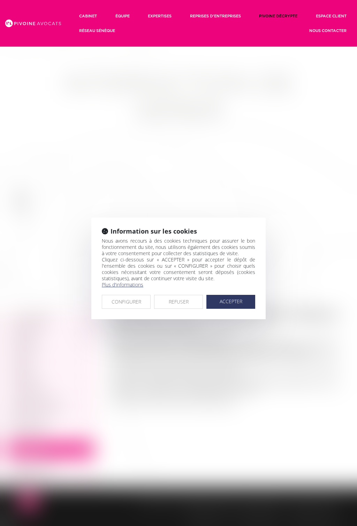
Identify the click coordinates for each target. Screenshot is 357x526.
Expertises (160, 16)
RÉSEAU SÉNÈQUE (97, 31)
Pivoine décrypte (278, 16)
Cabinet (88, 16)
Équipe (122, 16)
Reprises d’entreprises (215, 16)
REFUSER (179, 301)
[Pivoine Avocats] (33, 23)
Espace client (331, 16)
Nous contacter (328, 31)
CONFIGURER (126, 301)
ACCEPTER (231, 301)
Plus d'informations (122, 284)
